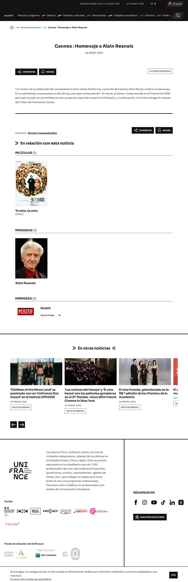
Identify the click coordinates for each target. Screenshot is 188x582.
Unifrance (150, 15)
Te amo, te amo (26, 211)
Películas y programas (29, 15)
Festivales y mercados (74, 15)
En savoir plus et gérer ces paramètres (30, 579)
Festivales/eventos (160, 71)
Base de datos (99, 15)
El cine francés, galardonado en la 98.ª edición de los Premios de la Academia (144, 393)
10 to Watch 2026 (135, 3)
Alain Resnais (25, 283)
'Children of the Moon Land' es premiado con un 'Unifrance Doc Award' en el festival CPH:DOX (34, 393)
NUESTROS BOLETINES (152, 517)
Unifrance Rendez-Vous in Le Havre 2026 (100, 3)
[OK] (173, 575)
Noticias (51, 15)
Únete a (166, 15)
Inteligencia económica (125, 15)
